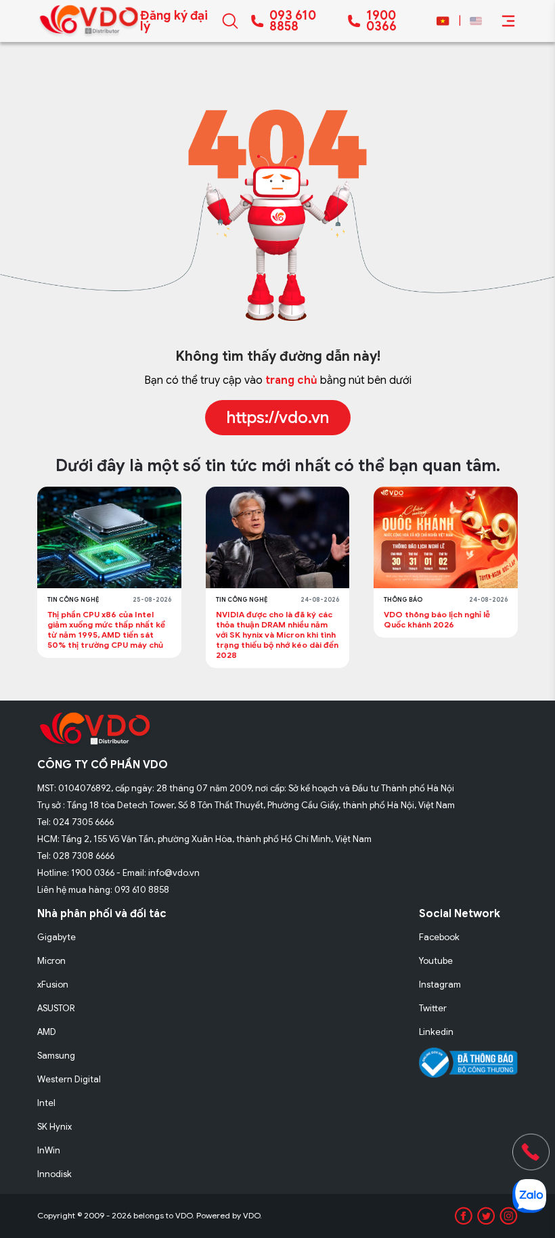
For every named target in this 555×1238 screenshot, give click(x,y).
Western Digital (69, 1079)
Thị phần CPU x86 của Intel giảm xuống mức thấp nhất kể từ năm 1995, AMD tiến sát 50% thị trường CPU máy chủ (106, 629)
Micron (51, 961)
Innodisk (54, 1174)
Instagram (440, 984)
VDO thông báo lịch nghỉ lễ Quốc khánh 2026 (437, 619)
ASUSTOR (56, 1008)
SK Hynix (54, 1126)
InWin (48, 1150)
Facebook (439, 937)
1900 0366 (381, 21)
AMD (46, 1032)
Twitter (433, 1008)
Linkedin (436, 1032)
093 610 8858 (292, 21)
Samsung (56, 1055)
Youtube (436, 961)
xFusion (52, 984)
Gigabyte (56, 937)
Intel (46, 1103)
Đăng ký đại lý (174, 21)
